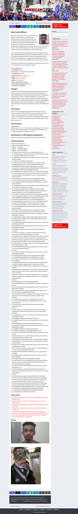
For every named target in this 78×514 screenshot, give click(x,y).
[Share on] (36, 26)
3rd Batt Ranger (57, 194)
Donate (54, 18)
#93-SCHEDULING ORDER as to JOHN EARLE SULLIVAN (26, 358)
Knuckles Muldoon (57, 210)
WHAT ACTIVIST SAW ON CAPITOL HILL (22, 416)
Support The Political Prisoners (60, 26)
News (38, 18)
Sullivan (21, 70)
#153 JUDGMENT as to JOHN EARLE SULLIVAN (23, 391)
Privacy (42, 509)
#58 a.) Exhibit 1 (16, 260)
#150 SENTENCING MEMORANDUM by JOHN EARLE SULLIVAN (28, 388)
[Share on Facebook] (24, 26)
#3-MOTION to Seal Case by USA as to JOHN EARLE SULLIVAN (27, 152)
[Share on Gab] (30, 26)
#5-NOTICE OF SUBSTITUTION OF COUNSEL (23, 155)
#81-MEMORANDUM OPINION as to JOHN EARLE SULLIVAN (27, 323)
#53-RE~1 (14, 250)
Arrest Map (46, 18)
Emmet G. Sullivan (20, 78)
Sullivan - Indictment (17, 147)
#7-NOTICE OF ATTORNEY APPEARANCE (22, 161)
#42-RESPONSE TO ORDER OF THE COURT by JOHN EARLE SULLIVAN (29, 217)
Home (23, 18)
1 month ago (62, 161)
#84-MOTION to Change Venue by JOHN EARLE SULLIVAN (26, 330)
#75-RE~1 (14, 308)
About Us (28, 509)
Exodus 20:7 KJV (56, 175)
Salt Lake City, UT (25, 75)
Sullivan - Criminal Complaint (19, 150)
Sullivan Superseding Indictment (20, 145)
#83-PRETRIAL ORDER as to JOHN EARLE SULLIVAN (25, 329)
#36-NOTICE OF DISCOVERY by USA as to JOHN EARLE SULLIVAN (28, 210)
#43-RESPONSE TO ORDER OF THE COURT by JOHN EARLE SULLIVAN (29, 218)
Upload (56, 509)
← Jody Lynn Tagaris (14, 23)
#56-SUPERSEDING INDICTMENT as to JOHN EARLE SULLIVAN (28, 257)
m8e (53, 154)
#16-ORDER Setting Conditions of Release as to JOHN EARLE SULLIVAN (30, 171)
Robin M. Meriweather (21, 77)
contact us (20, 501)
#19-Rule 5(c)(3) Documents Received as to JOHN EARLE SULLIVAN (29, 180)
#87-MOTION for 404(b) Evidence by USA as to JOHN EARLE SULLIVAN (30, 339)
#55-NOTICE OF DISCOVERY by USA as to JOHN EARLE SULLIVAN (28, 255)
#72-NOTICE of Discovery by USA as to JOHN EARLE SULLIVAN (27, 299)
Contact (35, 509)
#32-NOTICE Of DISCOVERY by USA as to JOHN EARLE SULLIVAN (28, 204)
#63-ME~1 (14, 280)
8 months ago (62, 199)
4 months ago (64, 180)
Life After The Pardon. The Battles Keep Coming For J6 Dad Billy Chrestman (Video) (60, 179)
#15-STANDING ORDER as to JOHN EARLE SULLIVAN (25, 169)
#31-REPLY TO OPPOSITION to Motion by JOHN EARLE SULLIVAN (28, 203)
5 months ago (64, 191)
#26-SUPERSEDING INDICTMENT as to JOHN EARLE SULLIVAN (28, 197)
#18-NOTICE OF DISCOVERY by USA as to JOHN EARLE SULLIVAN (28, 178)
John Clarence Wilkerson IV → (43, 23)
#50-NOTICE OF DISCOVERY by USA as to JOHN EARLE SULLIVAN (28, 241)
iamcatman (55, 182)
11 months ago (59, 220)
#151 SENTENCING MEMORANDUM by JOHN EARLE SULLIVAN (27, 390)
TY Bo (53, 164)
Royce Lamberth (19, 80)
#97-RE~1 (14, 374)
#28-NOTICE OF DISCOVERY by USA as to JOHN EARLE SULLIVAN (28, 199)
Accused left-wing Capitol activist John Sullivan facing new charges (29, 415)
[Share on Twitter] (18, 26)
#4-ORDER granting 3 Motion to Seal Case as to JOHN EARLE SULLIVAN (30, 154)
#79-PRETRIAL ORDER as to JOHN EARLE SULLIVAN (25, 318)
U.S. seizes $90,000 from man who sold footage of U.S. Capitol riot (28, 411)
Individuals (31, 18)
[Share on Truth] (12, 26)
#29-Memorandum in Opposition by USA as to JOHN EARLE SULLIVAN (30, 201)
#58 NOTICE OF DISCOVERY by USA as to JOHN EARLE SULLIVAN (28, 259)
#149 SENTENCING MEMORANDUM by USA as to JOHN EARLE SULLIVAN (30, 386)
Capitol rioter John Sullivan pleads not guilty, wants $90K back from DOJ (30, 413)
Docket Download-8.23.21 (18, 143)
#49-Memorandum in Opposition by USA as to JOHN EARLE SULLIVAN (30, 239)
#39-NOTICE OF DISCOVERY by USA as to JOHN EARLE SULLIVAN (28, 211)
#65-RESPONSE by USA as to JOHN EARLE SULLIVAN (25, 281)
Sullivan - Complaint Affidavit (19, 148)
